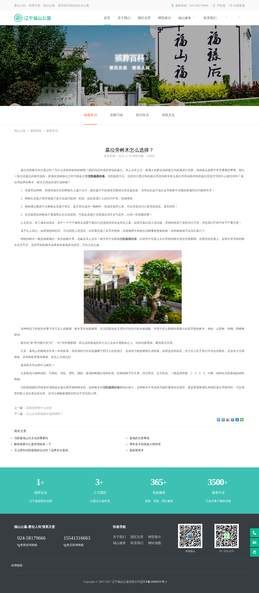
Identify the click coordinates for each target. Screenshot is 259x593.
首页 (107, 18)
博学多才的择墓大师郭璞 (145, 444)
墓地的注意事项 (139, 438)
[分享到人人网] (237, 419)
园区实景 (144, 18)
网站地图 (154, 543)
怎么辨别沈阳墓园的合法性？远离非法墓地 (41, 450)
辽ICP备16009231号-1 (153, 581)
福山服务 (184, 18)
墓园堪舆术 (137, 450)
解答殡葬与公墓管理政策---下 (32, 444)
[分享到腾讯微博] (232, 419)
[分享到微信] (242, 419)
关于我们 (124, 18)
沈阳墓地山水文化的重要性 (31, 438)
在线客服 (239, 5)
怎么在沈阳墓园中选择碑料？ (44, 413)
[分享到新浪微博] (228, 419)
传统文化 (168, 115)
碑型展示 (164, 18)
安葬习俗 (116, 115)
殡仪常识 (142, 115)
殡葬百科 (36, 130)
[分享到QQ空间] (223, 419)
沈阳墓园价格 (96, 176)
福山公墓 (19, 130)
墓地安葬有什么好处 (39, 407)
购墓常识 (90, 115)
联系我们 (210, 18)
